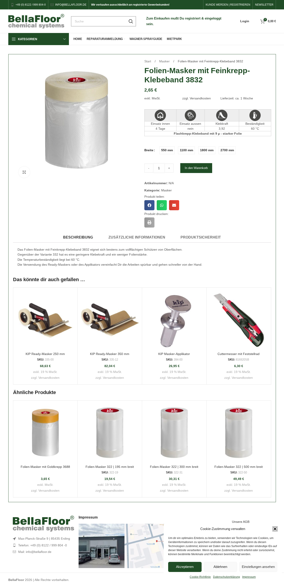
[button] (275, 529)
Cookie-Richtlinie (200, 576)
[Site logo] (36, 21)
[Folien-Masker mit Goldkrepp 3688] (45, 432)
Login (244, 21)
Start (148, 61)
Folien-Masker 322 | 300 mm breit (174, 467)
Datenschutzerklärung (226, 576)
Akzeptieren (185, 567)
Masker (165, 61)
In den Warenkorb (196, 168)
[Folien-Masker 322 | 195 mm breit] (110, 432)
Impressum (249, 576)
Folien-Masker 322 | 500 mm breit (238, 467)
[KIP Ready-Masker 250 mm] (45, 320)
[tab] (78, 237)
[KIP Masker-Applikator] (174, 320)
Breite (148, 150)
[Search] (131, 21)
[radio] (167, 150)
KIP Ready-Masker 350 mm (109, 354)
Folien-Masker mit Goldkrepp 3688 (45, 467)
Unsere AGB (240, 521)
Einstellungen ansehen (258, 567)
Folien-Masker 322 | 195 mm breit (110, 467)
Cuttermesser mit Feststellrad (239, 354)
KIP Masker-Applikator (174, 354)
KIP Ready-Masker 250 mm (45, 354)
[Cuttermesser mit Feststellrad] (239, 320)
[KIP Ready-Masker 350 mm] (110, 320)
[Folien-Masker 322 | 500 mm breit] (239, 432)
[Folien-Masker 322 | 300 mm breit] (174, 432)
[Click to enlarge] (24, 172)
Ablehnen (220, 567)
